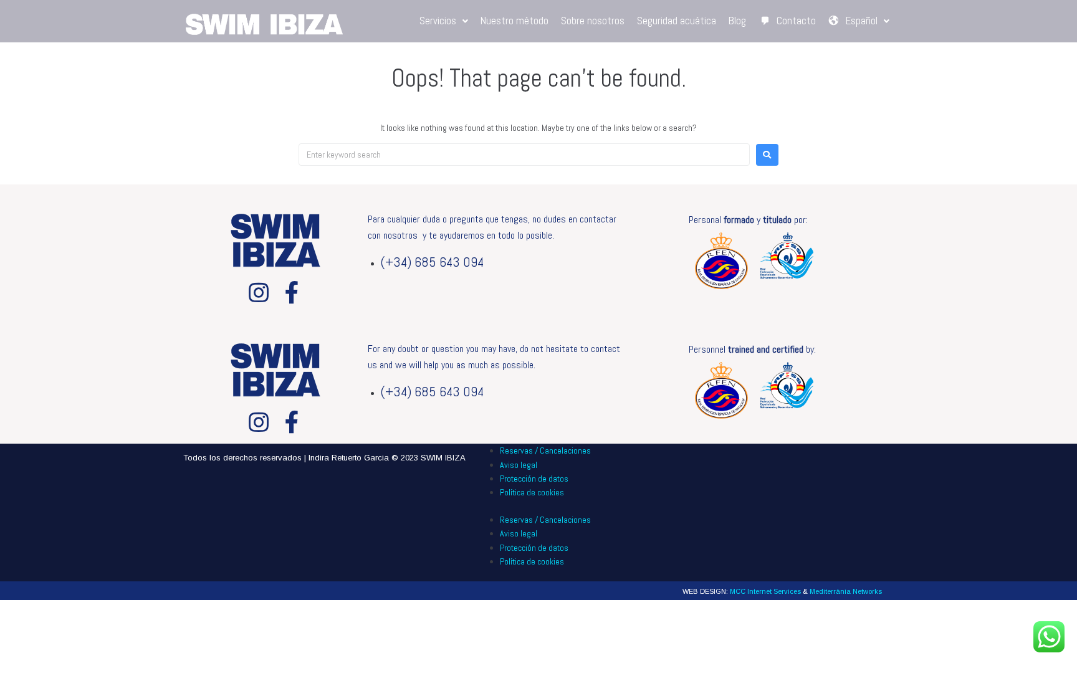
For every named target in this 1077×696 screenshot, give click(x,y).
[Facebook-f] (292, 293)
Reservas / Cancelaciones (545, 450)
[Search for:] (524, 154)
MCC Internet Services (765, 591)
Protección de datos (534, 478)
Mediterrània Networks (846, 591)
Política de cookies (532, 492)
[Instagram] (258, 293)
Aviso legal (518, 464)
